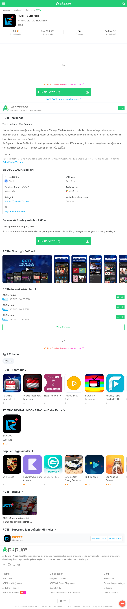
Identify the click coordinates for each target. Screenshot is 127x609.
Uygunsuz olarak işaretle (14, 211)
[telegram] (4, 565)
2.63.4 (11, 181)
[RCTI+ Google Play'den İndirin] (72, 191)
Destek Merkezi (111, 592)
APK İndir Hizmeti (10, 587)
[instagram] (9, 565)
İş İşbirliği (108, 587)
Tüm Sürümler (63, 327)
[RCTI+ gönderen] (62, 269)
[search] (123, 3)
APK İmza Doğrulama (12, 583)
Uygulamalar (18, 10)
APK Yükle (7, 578)
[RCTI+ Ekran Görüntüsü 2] (95, 269)
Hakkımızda (109, 578)
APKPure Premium (11, 592)
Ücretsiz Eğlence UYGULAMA (17, 201)
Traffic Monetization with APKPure (65, 592)
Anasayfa (6, 10)
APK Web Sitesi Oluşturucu (62, 583)
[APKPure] (63, 3)
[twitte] (14, 565)
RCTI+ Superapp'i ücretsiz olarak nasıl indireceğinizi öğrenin (16, 520)
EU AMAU (108, 606)
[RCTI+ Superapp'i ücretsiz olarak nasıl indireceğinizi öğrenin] (19, 505)
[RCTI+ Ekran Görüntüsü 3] (110, 269)
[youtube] (19, 565)
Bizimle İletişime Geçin (114, 583)
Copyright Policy (89, 606)
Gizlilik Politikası (74, 606)
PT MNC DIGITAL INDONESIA (32, 20)
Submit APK (55, 587)
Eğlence (29, 10)
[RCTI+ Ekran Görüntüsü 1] (79, 269)
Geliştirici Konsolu (58, 578)
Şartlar (100, 606)
